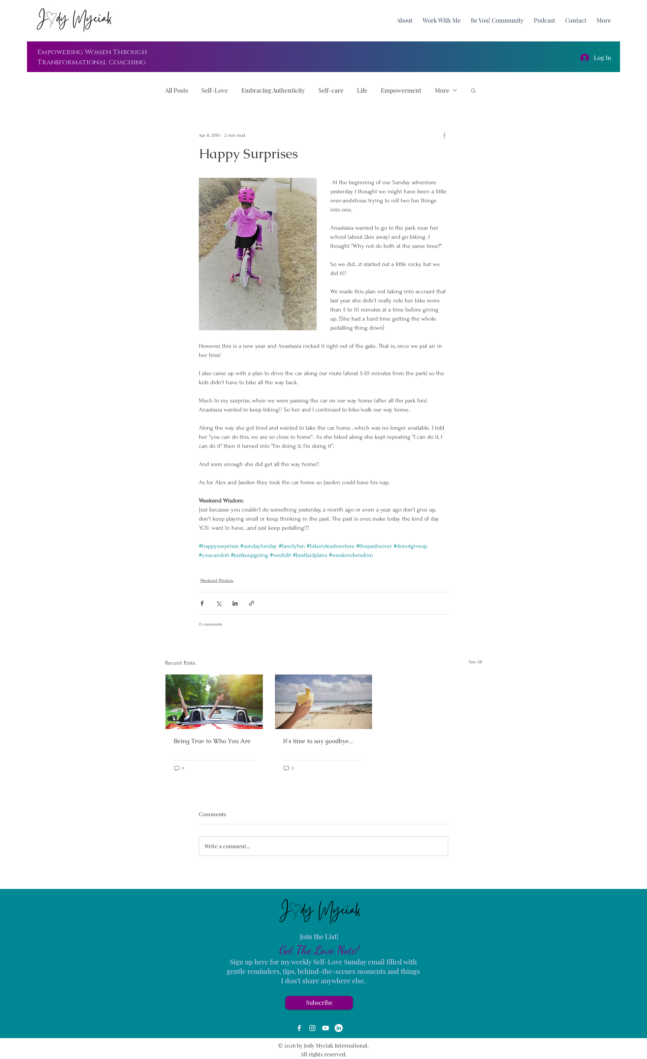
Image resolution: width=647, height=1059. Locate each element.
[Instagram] (312, 1028)
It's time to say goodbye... (318, 741)
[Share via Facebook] (202, 603)
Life (362, 90)
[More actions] (444, 135)
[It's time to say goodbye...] (323, 701)
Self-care (330, 90)
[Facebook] (299, 1028)
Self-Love (215, 90)
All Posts (176, 90)
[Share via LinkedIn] (235, 603)
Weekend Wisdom (217, 580)
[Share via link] (251, 603)
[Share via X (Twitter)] (218, 603)
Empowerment (401, 90)
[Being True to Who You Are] (214, 701)
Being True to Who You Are (212, 741)
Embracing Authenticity (273, 90)
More (442, 90)
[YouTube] (325, 1028)
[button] (603, 20)
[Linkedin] (339, 1028)
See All (475, 661)
